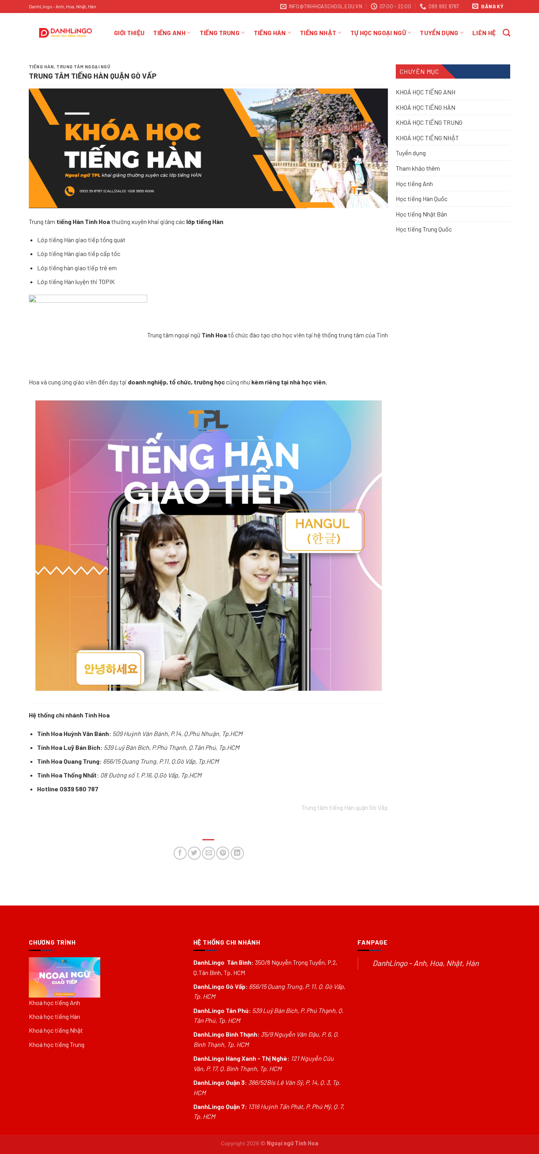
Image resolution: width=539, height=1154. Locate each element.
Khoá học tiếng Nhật (56, 1030)
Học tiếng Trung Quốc (424, 229)
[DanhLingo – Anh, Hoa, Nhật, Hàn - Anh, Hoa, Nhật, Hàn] (65, 32)
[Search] (506, 32)
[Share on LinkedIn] (237, 853)
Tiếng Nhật (318, 32)
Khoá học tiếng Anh (54, 1002)
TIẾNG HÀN (41, 66)
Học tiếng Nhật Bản (421, 213)
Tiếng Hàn (270, 32)
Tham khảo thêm (418, 168)
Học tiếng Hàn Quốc (421, 198)
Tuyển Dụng (439, 32)
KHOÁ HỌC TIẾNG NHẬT (427, 137)
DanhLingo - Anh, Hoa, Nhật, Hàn (425, 963)
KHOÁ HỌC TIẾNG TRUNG (429, 122)
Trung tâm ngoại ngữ (83, 66)
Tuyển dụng (411, 152)
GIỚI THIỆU (129, 32)
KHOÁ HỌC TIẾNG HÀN (425, 107)
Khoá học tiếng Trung (56, 1044)
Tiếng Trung (220, 32)
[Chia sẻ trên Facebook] (180, 853)
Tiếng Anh (169, 32)
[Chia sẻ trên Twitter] (194, 853)
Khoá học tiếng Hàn (54, 1016)
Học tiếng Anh (414, 183)
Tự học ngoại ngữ (378, 32)
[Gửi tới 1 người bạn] (208, 853)
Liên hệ (484, 32)
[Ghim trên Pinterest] (222, 853)
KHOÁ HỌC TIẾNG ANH (425, 92)
